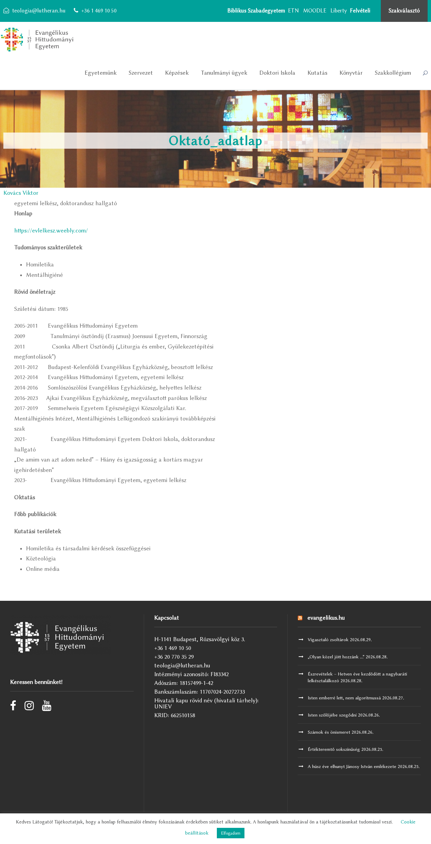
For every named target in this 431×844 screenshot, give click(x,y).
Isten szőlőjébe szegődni (332, 715)
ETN (293, 10)
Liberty (338, 10)
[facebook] (13, 707)
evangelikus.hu (326, 617)
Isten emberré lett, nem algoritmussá (344, 697)
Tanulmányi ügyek (224, 72)
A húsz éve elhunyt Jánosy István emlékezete (352, 766)
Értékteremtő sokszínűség (334, 749)
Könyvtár (351, 72)
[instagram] (29, 707)
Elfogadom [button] (230, 833)
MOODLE (314, 10)
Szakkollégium (393, 72)
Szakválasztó (404, 10)
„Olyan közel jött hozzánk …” (336, 656)
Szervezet (141, 72)
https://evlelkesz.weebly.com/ (51, 230)
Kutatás (317, 72)
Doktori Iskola (277, 72)
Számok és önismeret (329, 732)
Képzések (177, 72)
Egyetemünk (101, 72)
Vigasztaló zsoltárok (328, 639)
